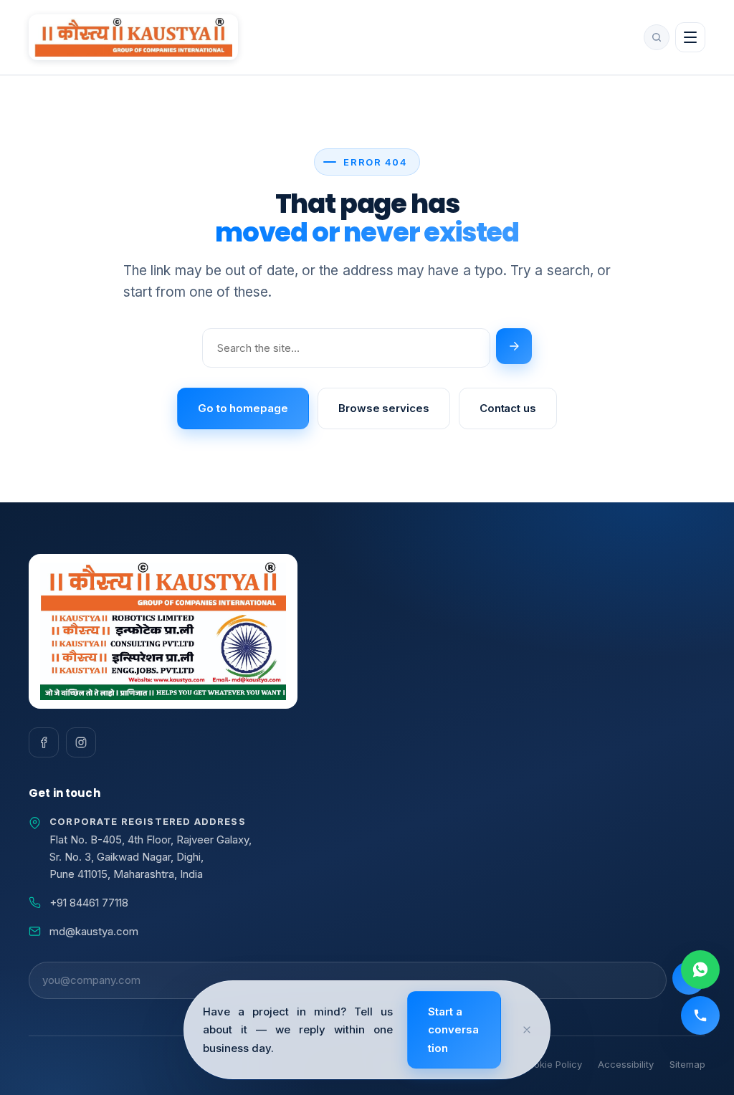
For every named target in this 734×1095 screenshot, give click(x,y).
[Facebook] (44, 742)
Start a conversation (453, 1030)
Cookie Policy (551, 1064)
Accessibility (626, 1064)
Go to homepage (243, 408)
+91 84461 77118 (88, 902)
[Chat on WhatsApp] (700, 969)
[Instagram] (81, 742)
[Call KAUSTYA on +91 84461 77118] (700, 1015)
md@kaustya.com (93, 931)
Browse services (383, 408)
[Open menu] (690, 37)
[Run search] (514, 346)
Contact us (508, 408)
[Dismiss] (526, 1029)
